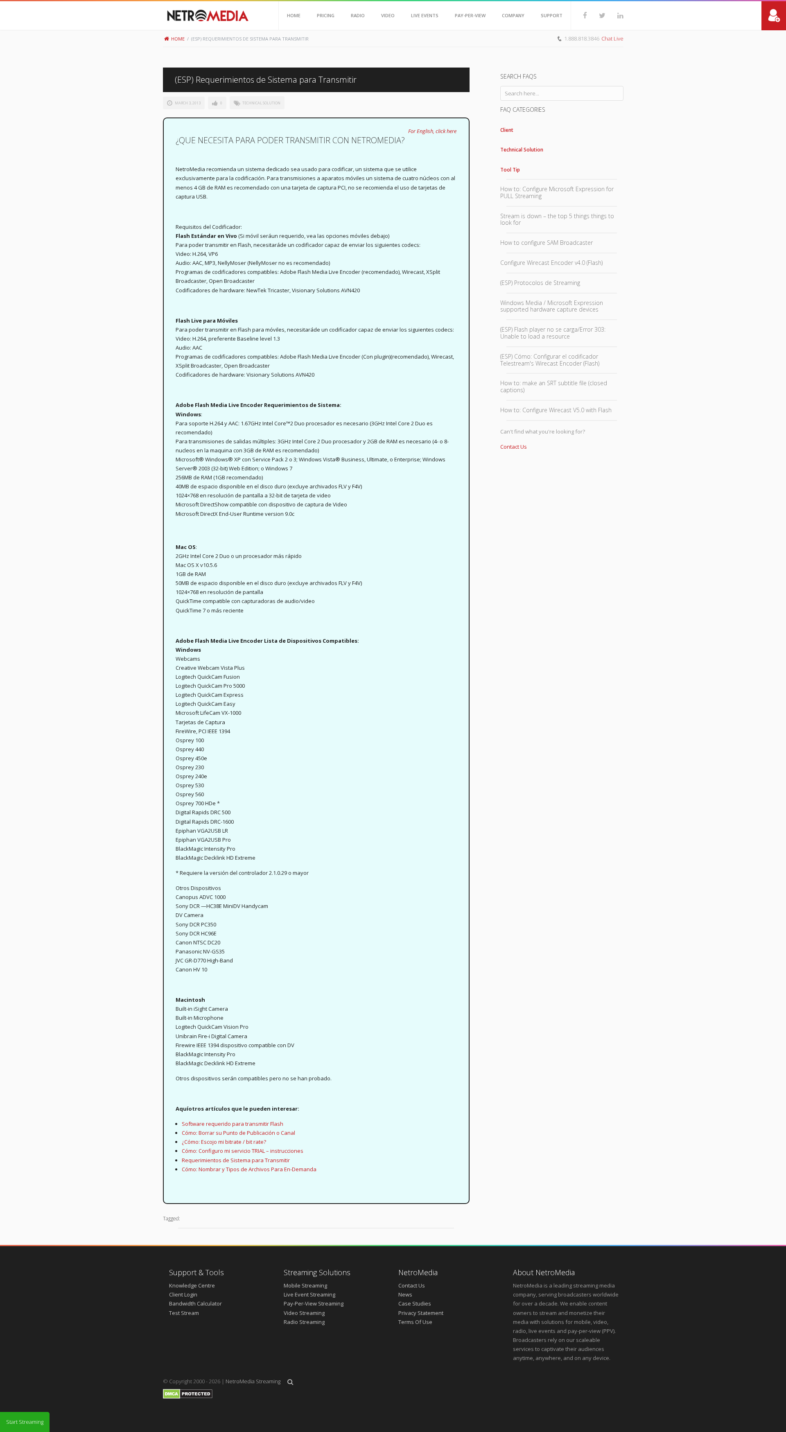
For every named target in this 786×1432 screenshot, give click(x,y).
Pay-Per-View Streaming (313, 1303)
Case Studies (414, 1303)
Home (178, 39)
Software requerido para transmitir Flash (232, 1123)
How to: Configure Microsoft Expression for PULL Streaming (557, 192)
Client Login (183, 1294)
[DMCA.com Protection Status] (187, 1396)
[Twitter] (596, 15)
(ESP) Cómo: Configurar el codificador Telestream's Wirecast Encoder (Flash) (549, 359)
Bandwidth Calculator (195, 1303)
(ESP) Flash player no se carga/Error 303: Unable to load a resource (552, 332)
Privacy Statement (420, 1313)
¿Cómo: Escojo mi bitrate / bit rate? (224, 1141)
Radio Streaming (304, 1322)
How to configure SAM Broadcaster (546, 242)
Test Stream (184, 1313)
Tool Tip (510, 169)
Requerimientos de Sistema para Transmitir (236, 1160)
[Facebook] (579, 15)
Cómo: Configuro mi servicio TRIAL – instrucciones (242, 1150)
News (405, 1294)
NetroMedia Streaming (253, 1381)
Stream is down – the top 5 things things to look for (557, 219)
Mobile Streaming (305, 1285)
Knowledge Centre (192, 1285)
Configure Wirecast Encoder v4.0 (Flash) (551, 263)
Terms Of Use (415, 1322)
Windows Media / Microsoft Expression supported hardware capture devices (551, 306)
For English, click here (432, 131)
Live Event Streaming (309, 1294)
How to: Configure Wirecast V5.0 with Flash (556, 410)
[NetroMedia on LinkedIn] (614, 15)
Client (506, 129)
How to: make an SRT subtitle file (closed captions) (553, 386)
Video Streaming (304, 1313)
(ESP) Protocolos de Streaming (540, 283)
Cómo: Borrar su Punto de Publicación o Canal (238, 1132)
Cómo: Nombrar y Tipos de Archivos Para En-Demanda (249, 1169)
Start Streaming (24, 1421)
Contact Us (513, 446)
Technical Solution (261, 103)
